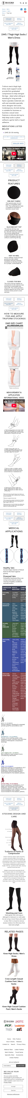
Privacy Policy (21, 1044)
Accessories (19, 1055)
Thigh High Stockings (8, 19)
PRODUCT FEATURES (19, 19)
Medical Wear (8, 1049)
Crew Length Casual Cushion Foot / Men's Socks (14, 981)
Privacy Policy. (8, 1082)
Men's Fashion (9, 1052)
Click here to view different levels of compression (14, 137)
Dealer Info (18, 143)
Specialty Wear (9, 1055)
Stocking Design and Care (14, 29)
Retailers (19, 1041)
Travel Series (19, 1052)
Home (3, 9)
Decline (13, 1090)
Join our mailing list (14, 1062)
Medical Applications (19, 24)
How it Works (10, 1041)
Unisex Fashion (14, 1057)
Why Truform (17, 1039)
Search (13, 1044)
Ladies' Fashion (19, 1049)
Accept (13, 1086)
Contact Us (6, 1044)
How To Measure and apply (8, 24)
